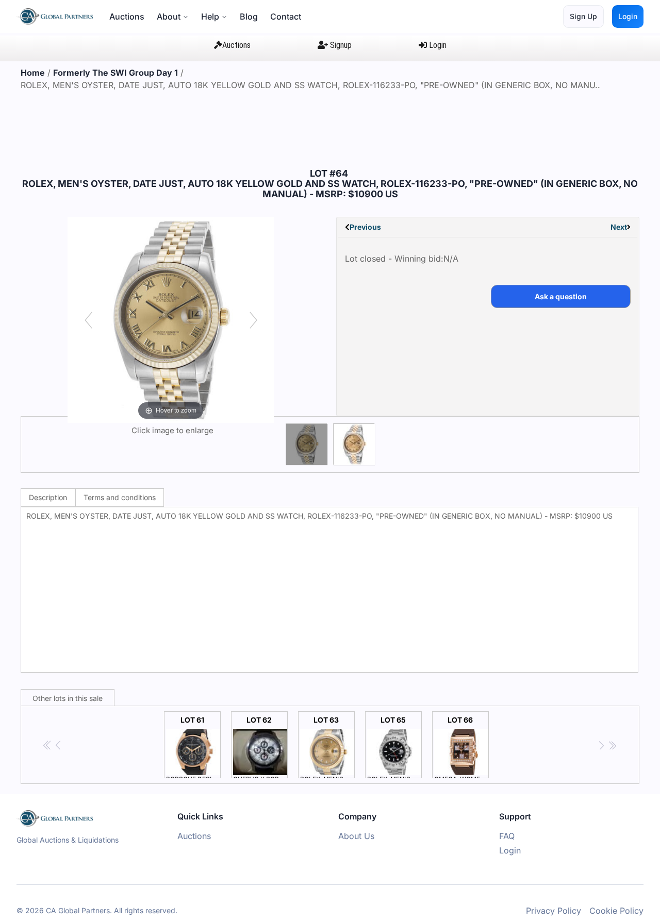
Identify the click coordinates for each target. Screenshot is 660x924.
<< (47, 745)
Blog (249, 16)
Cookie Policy (616, 910)
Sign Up (583, 16)
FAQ (507, 836)
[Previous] (88, 320)
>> (612, 745)
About (168, 16)
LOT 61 (193, 746)
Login (627, 16)
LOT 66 (461, 746)
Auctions (126, 16)
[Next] (253, 320)
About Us (356, 836)
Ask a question (561, 296)
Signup (340, 45)
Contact (285, 16)
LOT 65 (394, 746)
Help (210, 16)
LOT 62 (260, 746)
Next (618, 227)
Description (48, 497)
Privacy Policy (553, 910)
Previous (365, 227)
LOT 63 (327, 746)
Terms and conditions (120, 497)
